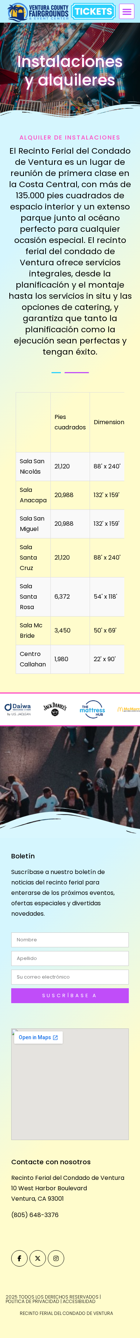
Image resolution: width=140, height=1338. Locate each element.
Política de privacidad (32, 1301)
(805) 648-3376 (35, 1215)
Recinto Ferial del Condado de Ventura (67, 1178)
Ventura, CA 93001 (37, 1198)
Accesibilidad (79, 1301)
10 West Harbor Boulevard (49, 1188)
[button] (126, 11)
